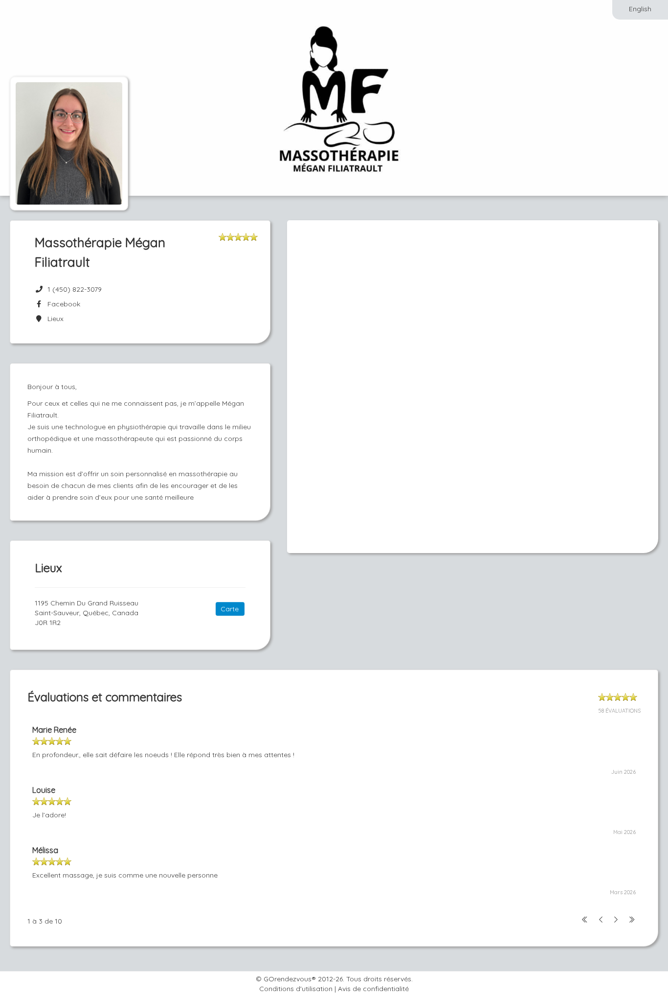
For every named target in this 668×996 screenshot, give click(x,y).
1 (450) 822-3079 (74, 289)
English (640, 8)
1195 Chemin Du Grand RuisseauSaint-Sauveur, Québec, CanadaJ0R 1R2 (86, 613)
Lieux (54, 318)
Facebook (62, 304)
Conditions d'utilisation (296, 988)
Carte (230, 608)
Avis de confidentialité (373, 988)
